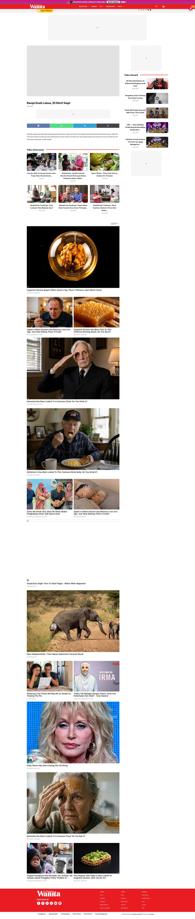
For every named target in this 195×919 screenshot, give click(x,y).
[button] (156, 6)
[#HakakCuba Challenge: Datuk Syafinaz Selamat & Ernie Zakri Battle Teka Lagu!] (104, 194)
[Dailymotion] (150, 10)
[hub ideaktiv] (163, 5)
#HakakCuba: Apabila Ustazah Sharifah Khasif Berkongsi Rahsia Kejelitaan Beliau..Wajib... (73, 175)
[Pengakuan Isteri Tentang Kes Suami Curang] (157, 98)
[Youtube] (148, 10)
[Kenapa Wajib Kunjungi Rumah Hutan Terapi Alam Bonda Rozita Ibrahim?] (41, 162)
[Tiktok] (146, 10)
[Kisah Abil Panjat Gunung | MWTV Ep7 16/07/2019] (157, 113)
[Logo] (37, 6)
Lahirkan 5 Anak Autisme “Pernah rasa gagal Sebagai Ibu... (135, 141)
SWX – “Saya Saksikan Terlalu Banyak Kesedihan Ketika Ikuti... (135, 127)
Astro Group (151, 914)
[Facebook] (139, 10)
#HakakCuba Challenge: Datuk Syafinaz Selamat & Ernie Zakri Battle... (104, 207)
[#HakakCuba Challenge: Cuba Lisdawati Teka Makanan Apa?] (41, 194)
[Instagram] (141, 10)
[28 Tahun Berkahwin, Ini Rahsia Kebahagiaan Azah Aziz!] (157, 83)
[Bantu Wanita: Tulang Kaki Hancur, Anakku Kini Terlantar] (104, 162)
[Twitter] (143, 10)
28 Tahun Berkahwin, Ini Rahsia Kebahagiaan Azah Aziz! (135, 83)
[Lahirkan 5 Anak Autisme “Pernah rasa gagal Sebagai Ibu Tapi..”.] (157, 142)
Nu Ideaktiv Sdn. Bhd (136, 914)
